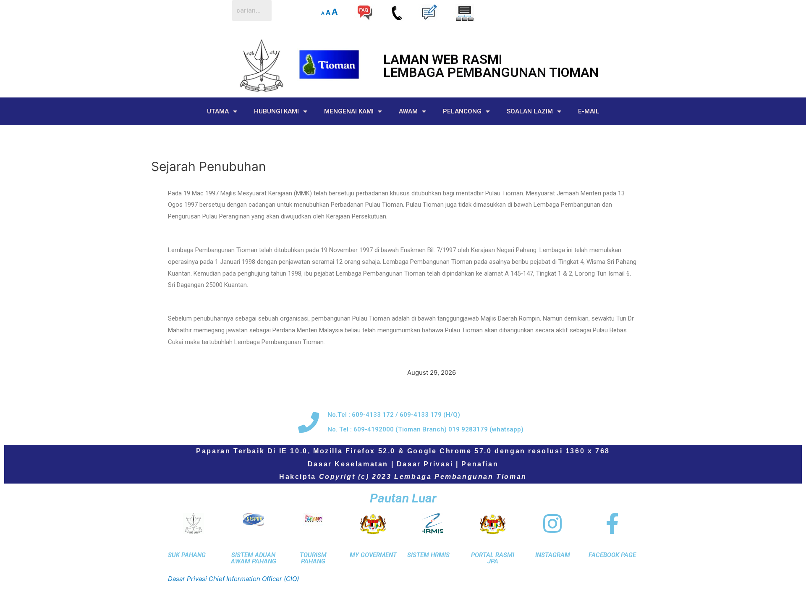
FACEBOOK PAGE (612, 555)
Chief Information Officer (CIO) (254, 579)
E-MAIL (588, 111)
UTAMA (218, 111)
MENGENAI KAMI (349, 111)
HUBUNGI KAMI (276, 111)
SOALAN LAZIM (530, 111)
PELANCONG (462, 111)
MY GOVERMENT (373, 555)
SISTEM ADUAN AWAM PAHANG (253, 558)
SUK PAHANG (187, 555)
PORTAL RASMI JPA (492, 558)
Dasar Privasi (425, 464)
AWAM (408, 111)
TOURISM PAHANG (313, 558)
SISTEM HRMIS (428, 555)
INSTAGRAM (552, 555)
